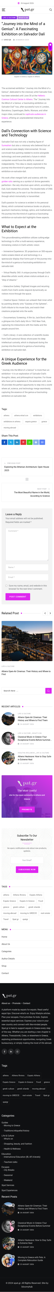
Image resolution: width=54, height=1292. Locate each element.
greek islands (34, 907)
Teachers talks (10, 1162)
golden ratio (7, 181)
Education (6, 1154)
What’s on (37, 733)
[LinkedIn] (17, 442)
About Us (6, 944)
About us (6, 1003)
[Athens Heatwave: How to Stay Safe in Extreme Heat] (8, 758)
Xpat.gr (15, 919)
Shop (4, 966)
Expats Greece (31, 422)
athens (6, 415)
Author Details (8, 958)
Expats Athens (36, 895)
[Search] (50, 9)
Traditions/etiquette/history (16, 1130)
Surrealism (7, 145)
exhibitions (37, 415)
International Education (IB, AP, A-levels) (22, 1157)
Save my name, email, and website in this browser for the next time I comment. (28, 587)
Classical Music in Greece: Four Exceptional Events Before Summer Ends (34, 740)
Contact (5, 973)
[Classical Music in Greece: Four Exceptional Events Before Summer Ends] (8, 738)
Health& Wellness (26, 753)
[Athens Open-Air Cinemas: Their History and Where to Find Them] (8, 718)
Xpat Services (8, 1185)
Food (40, 901)
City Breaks (9, 1170)
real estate (45, 913)
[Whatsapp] (30, 442)
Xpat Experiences (9, 1190)
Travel (6, 919)
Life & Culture (8, 666)
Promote (16, 1003)
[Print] (36, 442)
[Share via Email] (42, 442)
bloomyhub (27, 1287)
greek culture (19, 907)
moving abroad (10, 428)
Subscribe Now (27, 869)
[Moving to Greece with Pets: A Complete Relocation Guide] (8, 1260)
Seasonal (8, 1175)
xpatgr (25, 919)
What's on (8, 1138)
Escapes (5, 1167)
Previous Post (13, 463)
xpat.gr (7, 40)
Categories (6, 951)
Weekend (8, 1180)
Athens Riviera (19, 895)
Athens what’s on (21, 415)
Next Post (42, 489)
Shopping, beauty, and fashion (18, 1144)
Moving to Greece (12, 1125)
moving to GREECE (28, 913)
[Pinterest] (23, 442)
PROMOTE (27, 809)
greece (44, 422)
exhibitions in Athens (12, 422)
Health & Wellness (12, 1149)
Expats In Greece (27, 901)
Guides (5, 1122)
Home (4, 937)
